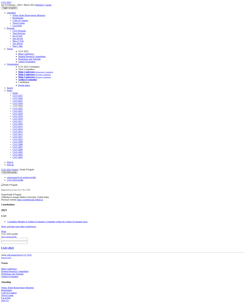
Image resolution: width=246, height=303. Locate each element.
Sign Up (5, 300)
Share (3, 231)
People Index (24, 85)
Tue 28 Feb (18, 43)
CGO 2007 (18, 147)
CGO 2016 (18, 124)
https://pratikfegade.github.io (30, 199)
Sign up (10, 164)
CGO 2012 (18, 134)
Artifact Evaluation (26, 61)
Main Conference (26, 54)
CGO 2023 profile (9, 172)
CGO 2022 (18, 108)
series (15, 169)
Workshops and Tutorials (29, 59)
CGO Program (19, 31)
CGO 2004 (18, 154)
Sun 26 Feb (18, 38)
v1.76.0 (27, 255)
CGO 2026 (18, 98)
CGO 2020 (18, 113)
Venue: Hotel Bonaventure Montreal (29, 15)
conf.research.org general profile (21, 177)
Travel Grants (19, 23)
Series (15, 93)
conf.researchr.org (15, 255)
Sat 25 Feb (17, 36)
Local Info (17, 25)
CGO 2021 (18, 111)
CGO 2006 (18, 149)
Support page (6, 258)
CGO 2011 (17, 137)
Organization (13, 64)
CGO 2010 (18, 139)
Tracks (10, 49)
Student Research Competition (32, 56)
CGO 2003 (18, 157)
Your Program (19, 33)
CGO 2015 (18, 126)
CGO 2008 (18, 144)
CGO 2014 (18, 129)
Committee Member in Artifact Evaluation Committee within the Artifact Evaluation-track (47, 221)
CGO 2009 (18, 142)
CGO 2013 (18, 131)
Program (11, 28)
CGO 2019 (18, 116)
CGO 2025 (18, 101)
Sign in (10, 162)
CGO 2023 (6, 169)
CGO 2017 (18, 121)
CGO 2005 (18, 152)
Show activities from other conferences (18, 226)
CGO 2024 (18, 103)
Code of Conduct (20, 20)
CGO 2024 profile (15, 180)
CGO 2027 (18, 95)
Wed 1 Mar (18, 46)
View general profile (9, 237)
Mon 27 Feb (18, 41)
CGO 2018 (18, 119)
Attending (11, 13)
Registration (18, 18)
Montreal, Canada (43, 5)
